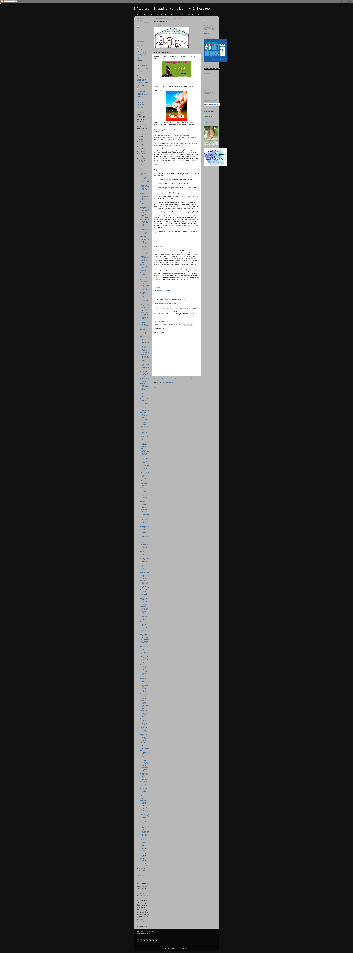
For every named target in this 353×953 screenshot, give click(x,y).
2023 (140, 139)
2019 (140, 146)
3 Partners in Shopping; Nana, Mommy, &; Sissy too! (172, 8)
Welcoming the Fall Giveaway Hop (144, 394)
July (141, 851)
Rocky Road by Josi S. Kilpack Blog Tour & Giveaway (144, 529)
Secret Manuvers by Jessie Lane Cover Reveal (144, 408)
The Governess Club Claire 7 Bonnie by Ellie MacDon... (144, 601)
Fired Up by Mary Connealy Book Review (144, 483)
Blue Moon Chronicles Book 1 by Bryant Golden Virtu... (144, 628)
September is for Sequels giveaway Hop (144, 803)
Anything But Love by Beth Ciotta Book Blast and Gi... (144, 188)
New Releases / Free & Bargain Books (190, 15)
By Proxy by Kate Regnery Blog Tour (144, 294)
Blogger (187, 948)
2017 (140, 151)
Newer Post (158, 379)
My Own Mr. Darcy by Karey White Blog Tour (144, 791)
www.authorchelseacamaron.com (167, 303)
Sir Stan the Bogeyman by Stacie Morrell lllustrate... (144, 776)
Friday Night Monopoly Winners (166, 15)
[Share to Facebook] (191, 325)
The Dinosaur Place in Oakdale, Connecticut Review (144, 504)
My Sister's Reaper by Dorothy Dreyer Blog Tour (144, 259)
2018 (140, 148)
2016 (140, 153)
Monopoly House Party (144, 586)
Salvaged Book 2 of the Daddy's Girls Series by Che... (144, 307)
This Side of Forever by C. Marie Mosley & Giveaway (144, 737)
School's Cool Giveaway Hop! (144, 769)
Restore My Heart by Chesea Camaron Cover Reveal (144, 349)
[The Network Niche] (215, 62)
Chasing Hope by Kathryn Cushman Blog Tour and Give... (144, 460)
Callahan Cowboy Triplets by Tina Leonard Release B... (144, 842)
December (143, 163)
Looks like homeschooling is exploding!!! (142, 94)
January (143, 865)
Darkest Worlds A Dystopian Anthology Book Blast (144, 642)
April (141, 858)
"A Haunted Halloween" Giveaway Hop (144, 810)
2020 (140, 144)
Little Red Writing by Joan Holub (144, 216)
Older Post (195, 379)
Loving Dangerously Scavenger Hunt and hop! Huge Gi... (144, 833)
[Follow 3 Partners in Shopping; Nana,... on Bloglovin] (212, 105)
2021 (140, 141)
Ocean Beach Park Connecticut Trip (144, 547)
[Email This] (185, 325)
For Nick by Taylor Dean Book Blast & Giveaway (144, 763)
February (143, 863)
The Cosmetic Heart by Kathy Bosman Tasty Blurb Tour (144, 650)
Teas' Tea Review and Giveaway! (144, 203)
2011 (140, 871)
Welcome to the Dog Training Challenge (144, 560)
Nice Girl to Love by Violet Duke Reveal (144, 415)
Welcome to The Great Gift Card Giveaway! (144, 617)
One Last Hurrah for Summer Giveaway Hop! (143, 521)
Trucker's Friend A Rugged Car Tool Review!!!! (144, 196)
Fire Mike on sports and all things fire (141, 79)
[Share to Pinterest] (192, 325)
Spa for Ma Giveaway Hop (143, 797)
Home (139, 15)
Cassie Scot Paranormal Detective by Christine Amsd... (144, 357)
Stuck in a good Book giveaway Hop (144, 468)
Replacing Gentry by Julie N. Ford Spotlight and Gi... (144, 180)
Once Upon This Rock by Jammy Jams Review (144, 422)
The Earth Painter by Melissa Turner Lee (144, 667)
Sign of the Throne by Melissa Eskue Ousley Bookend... (144, 250)
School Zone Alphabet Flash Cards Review (144, 497)
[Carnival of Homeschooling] (211, 144)
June (142, 853)
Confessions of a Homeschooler (142, 66)
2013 (140, 161)
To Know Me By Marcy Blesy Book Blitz (144, 380)
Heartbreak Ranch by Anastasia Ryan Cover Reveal (144, 567)
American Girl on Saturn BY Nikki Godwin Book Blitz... (144, 696)
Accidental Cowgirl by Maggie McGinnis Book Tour (144, 231)
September (143, 173)
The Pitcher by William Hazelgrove (144, 636)
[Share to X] (189, 325)
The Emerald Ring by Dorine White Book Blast (144, 401)
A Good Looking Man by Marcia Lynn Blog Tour (144, 287)
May (141, 856)
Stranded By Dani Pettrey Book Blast (144, 582)
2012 (140, 868)
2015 (140, 156)
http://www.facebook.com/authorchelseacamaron (173, 299)
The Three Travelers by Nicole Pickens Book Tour (144, 366)
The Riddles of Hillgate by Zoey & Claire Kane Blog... (144, 332)
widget (148, 22)
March (142, 860)
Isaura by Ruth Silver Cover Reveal (144, 300)
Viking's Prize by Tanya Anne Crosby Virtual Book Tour (144, 659)
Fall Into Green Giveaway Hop (144, 438)
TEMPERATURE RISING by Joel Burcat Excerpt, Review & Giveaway (141, 56)
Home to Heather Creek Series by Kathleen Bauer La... (144, 451)
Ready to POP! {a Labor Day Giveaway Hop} (144, 817)
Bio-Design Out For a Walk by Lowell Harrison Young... (144, 609)
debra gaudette (208, 96)
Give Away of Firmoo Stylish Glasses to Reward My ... (144, 430)
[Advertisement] (167, 399)
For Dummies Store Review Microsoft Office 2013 (144, 730)
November (143, 167)
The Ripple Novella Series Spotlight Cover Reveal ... (144, 340)
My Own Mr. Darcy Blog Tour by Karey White (144, 374)
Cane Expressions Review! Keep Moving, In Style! (144, 538)
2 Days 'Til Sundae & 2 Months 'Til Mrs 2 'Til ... (144, 490)
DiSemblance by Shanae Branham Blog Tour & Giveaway (144, 688)
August (142, 848)
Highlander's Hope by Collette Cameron (143, 681)
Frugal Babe (141, 102)
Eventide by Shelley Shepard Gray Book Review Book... (144, 704)
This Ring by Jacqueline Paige (144, 281)
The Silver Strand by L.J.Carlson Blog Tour (144, 275)
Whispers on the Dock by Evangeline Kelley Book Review (144, 713)
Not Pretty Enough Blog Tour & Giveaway (144, 554)
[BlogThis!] (187, 325)
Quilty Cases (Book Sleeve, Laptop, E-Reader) (142, 70)
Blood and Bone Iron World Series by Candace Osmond (144, 593)
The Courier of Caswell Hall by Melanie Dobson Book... (144, 222)
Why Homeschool (141, 91)
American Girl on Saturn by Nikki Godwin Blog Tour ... (144, 210)
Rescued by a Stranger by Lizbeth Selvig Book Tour (144, 315)
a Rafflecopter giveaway (161, 321)
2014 (140, 158)
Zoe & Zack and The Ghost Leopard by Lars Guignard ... (144, 475)
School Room (144, 622)
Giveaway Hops (149, 15)
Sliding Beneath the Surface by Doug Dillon (144, 784)
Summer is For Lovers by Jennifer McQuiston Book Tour (144, 324)
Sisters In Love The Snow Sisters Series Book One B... (144, 722)
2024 (140, 136)
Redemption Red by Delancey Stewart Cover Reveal (144, 745)
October (143, 171)
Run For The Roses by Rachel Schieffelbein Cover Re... (144, 267)
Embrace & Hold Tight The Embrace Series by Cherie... (144, 386)
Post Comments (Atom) (168, 382)
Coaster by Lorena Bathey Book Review (144, 444)
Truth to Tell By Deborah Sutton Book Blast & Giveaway (144, 575)
